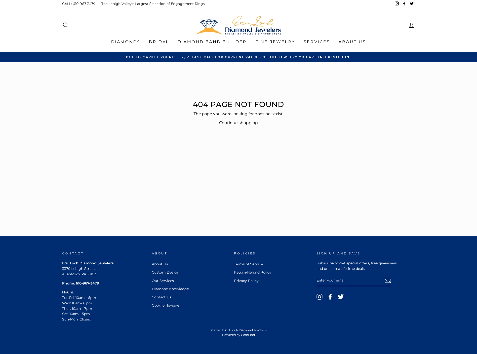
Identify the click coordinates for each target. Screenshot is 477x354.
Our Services (163, 281)
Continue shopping (238, 122)
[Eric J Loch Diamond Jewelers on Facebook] (330, 297)
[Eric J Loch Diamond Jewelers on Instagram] (319, 297)
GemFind (248, 335)
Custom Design (165, 272)
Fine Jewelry (275, 41)
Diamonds (126, 41)
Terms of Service (248, 264)
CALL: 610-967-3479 (78, 4)
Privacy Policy (246, 281)
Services (317, 41)
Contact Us (161, 297)
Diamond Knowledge (170, 289)
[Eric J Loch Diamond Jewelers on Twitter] (341, 297)
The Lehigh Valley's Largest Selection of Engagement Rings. (153, 4)
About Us (352, 41)
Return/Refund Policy (252, 272)
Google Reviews (166, 305)
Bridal (159, 41)
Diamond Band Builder (212, 41)
